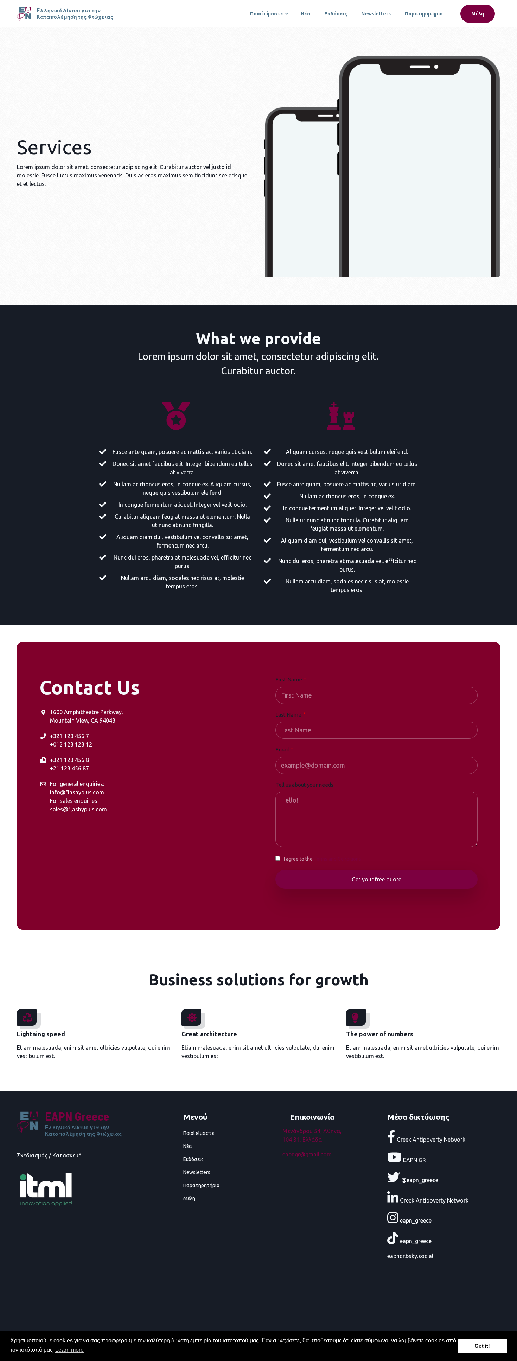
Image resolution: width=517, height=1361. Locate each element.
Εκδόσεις (335, 14)
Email (282, 750)
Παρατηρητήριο (424, 14)
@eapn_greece (419, 1180)
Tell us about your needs (304, 785)
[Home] (25, 13)
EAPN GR (414, 1159)
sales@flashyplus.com (78, 809)
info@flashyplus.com (77, 792)
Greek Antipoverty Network (430, 1139)
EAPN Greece (77, 1116)
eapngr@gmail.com (307, 1154)
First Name (288, 679)
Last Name (288, 715)
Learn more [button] (69, 1350)
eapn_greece (415, 1220)
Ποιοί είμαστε (269, 17)
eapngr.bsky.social (410, 1256)
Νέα (305, 14)
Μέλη (477, 14)
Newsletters (376, 14)
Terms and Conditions (337, 859)
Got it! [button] (482, 1346)
